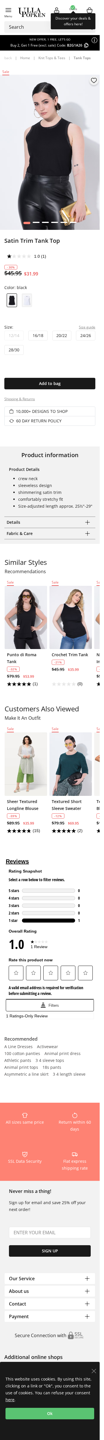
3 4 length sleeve (69, 1074)
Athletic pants (17, 1060)
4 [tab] (54, 224)
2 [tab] (36, 224)
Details (13, 522)
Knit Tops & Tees (51, 57)
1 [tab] (26, 224)
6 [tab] (73, 224)
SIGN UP (50, 1251)
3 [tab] (45, 224)
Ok (50, 1413)
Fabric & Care (20, 533)
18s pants (51, 1067)
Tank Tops (82, 57)
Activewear (47, 1047)
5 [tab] (63, 224)
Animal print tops (21, 1067)
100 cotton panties (22, 1054)
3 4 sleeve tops (50, 1060)
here (9, 1399)
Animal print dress (62, 1054)
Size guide (87, 327)
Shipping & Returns (19, 398)
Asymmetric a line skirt (26, 1074)
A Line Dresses (18, 1047)
